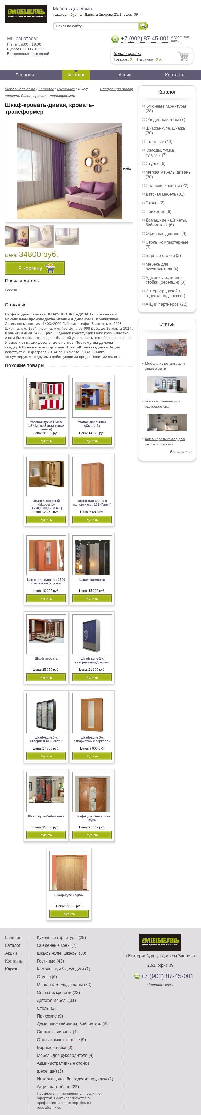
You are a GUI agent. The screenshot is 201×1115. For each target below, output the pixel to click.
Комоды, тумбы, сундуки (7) (161, 152)
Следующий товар (116, 89)
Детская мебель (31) (165, 194)
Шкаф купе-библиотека (46, 816)
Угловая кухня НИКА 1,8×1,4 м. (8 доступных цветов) (46, 425)
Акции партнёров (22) (166, 304)
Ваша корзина (127, 53)
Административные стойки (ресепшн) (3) (165, 280)
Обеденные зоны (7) (165, 119)
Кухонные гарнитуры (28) (61, 937)
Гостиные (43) (159, 141)
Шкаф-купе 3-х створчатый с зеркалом (92, 739)
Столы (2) (155, 203)
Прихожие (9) (158, 211)
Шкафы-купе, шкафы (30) (61, 953)
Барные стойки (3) (163, 255)
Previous (14, 233)
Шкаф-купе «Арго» (69, 895)
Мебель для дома (20, 89)
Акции (125, 75)
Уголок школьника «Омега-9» (92, 424)
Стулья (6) (155, 163)
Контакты (175, 75)
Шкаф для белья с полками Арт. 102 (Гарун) (92, 502)
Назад (13, 168)
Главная (25, 75)
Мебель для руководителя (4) (162, 266)
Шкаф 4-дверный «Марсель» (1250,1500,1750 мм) (46, 504)
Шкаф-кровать (46, 658)
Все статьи (181, 452)
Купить (46, 441)
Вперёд (124, 168)
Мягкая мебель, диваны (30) (64, 984)
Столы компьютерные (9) (61, 1039)
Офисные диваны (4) (166, 233)
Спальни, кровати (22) (167, 185)
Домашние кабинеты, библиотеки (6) (166, 222)
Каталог (76, 75)
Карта (11, 969)
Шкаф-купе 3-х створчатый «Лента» (46, 739)
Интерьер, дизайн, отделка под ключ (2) (165, 293)
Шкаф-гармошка (92, 580)
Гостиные (66, 89)
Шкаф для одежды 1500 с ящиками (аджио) (46, 581)
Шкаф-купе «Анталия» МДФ (92, 818)
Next (127, 233)
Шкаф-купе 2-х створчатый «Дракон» (92, 660)
